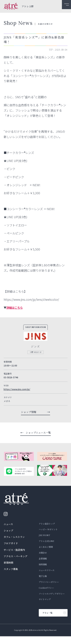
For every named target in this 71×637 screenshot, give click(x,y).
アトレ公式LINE (46, 541)
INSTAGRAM (7, 514)
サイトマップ (45, 599)
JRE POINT (44, 535)
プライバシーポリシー (49, 581)
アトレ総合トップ (47, 523)
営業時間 (8, 562)
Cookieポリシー (46, 587)
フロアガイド (11, 543)
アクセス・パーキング (15, 556)
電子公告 (43, 576)
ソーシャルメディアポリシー (52, 593)
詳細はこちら (14, 307)
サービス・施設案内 (14, 550)
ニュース (8, 524)
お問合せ (43, 552)
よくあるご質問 (46, 546)
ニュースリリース (46, 570)
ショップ (8, 530)
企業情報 (43, 558)
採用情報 (43, 564)
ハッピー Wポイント (48, 529)
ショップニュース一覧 (38, 432)
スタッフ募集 (11, 569)
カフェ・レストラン (14, 537)
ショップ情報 (28, 412)
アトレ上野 (28, 6)
